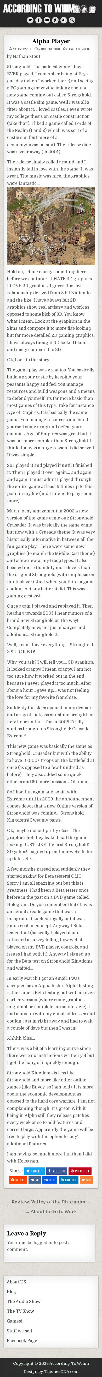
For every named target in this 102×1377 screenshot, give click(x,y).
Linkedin (70, 1180)
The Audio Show (24, 1301)
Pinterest (82, 1171)
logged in (43, 1242)
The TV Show (20, 1311)
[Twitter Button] (30, 20)
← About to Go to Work (51, 1211)
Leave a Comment (79, 49)
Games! (14, 1321)
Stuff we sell (19, 1331)
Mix (88, 1180)
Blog (11, 1291)
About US (16, 1282)
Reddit (20, 1180)
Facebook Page (22, 1340)
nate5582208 (22, 49)
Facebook (58, 1171)
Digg (52, 1180)
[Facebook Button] (38, 20)
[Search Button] (72, 20)
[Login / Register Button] (63, 20)
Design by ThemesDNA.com (51, 1371)
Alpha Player (51, 41)
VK (37, 1180)
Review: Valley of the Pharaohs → (51, 1201)
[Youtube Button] (47, 20)
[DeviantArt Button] (55, 20)
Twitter (37, 1171)
